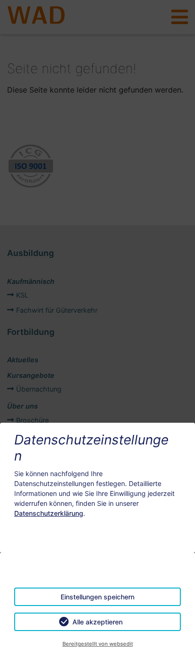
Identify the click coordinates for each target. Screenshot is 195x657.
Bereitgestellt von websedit (97, 643)
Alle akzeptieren (97, 622)
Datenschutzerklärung (48, 513)
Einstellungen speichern (97, 597)
